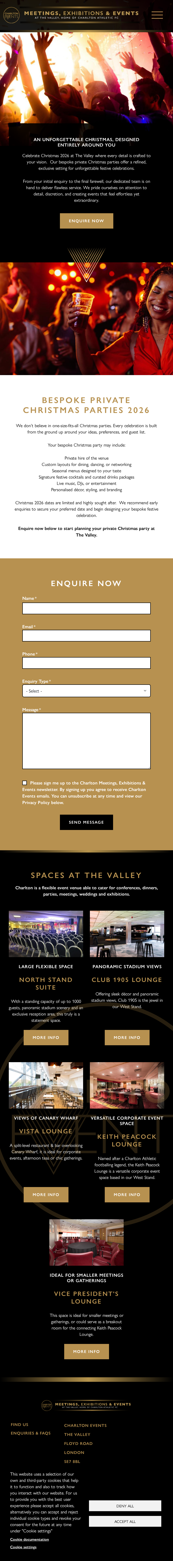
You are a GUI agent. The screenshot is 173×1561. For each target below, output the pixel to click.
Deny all (125, 1505)
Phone (28, 654)
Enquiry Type (35, 681)
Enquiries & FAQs (31, 1433)
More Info (46, 1037)
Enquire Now (86, 220)
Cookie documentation (29, 1539)
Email (27, 626)
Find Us (19, 1424)
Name (28, 598)
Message (30, 709)
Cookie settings (23, 1547)
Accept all (125, 1521)
